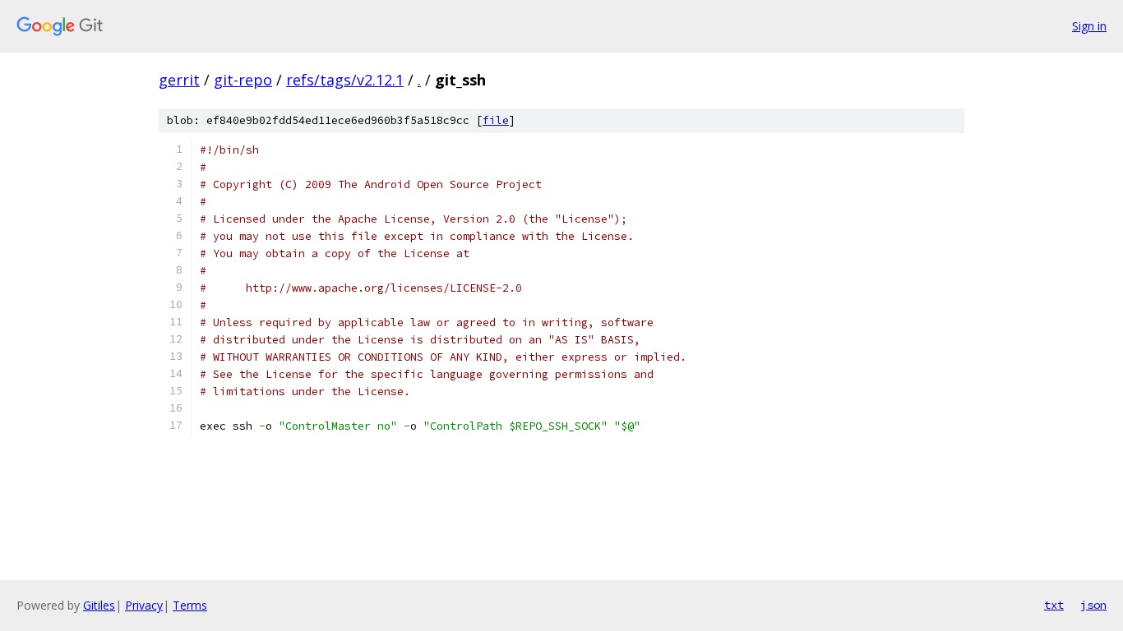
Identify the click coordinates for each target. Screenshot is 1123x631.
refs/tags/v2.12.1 (345, 80)
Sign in (1089, 26)
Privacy (144, 605)
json (1093, 604)
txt (1054, 604)
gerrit (179, 80)
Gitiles (99, 605)
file (496, 120)
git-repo (243, 80)
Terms (190, 605)
